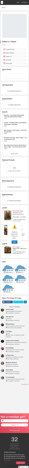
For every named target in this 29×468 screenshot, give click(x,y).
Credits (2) (8, 60)
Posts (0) (10, 49)
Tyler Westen (10, 316)
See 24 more (14, 153)
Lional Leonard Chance (12, 340)
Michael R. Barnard (11, 362)
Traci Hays (9, 331)
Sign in (18, 2)
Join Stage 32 (24, 2)
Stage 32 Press (14, 447)
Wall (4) (10, 53)
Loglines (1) (9, 56)
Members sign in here (14, 430)
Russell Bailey (10, 348)
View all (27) (25, 384)
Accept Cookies (21, 463)
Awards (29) (9, 63)
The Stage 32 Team (14, 443)
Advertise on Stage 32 (14, 448)
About (3, 7)
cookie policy (7, 460)
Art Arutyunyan (10, 377)
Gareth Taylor (10, 309)
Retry (14, 242)
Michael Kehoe (10, 324)
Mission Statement (14, 445)
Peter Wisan (9, 370)
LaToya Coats (10, 355)
